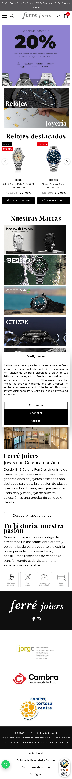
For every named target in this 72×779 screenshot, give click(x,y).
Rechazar (36, 413)
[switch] (64, 774)
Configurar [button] (36, 774)
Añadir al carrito (18, 201)
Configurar (36, 405)
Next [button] (46, 81)
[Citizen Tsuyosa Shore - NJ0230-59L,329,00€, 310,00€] (53, 158)
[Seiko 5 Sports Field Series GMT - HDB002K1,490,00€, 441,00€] (18, 158)
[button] (36, 98)
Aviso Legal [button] (36, 753)
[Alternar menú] (4, 15)
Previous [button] (26, 81)
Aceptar (36, 420)
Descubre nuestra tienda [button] (32, 515)
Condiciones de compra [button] (36, 767)
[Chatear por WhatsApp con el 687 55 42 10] (5, 764)
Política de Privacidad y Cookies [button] (36, 760)
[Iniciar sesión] (59, 15)
